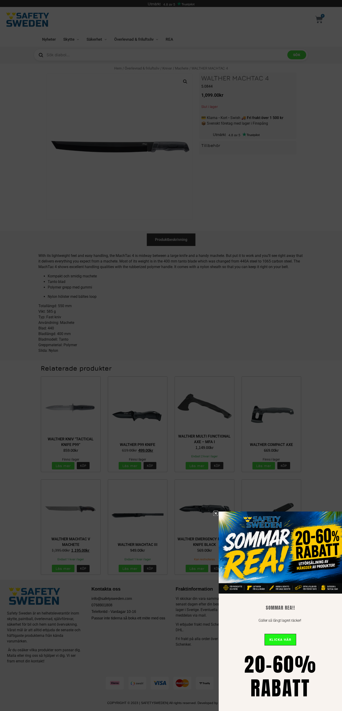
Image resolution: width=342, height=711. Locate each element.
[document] (171, 355)
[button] (216, 513)
